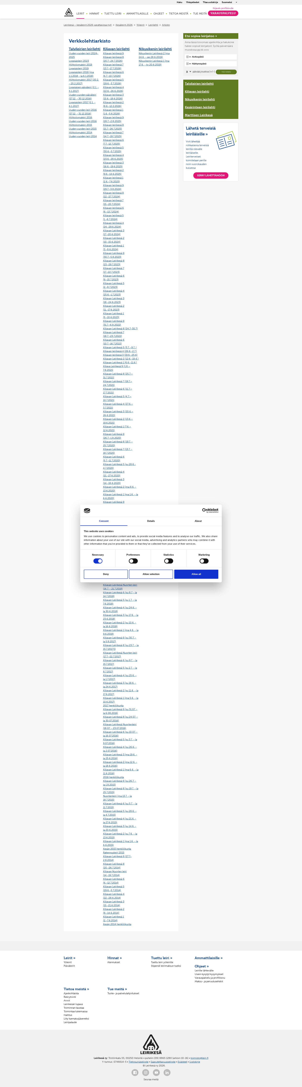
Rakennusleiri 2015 (113, 852)
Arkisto (166, 24)
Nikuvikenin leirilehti (155, 49)
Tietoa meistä (178, 13)
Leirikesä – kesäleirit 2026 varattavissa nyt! (88, 24)
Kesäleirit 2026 (124, 24)
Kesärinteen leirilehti (200, 107)
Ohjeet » (202, 966)
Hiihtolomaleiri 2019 (80, 64)
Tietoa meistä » (76, 989)
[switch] (133, 561)
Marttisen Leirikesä (199, 115)
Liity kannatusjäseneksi (76, 1018)
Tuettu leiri (112, 13)
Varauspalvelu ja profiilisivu (210, 977)
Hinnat (94, 13)
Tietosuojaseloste (138, 1061)
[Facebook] (134, 1072)
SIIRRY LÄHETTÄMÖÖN (211, 175)
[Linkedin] (167, 1072)
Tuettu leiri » (161, 958)
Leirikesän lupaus (73, 1004)
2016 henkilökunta (113, 777)
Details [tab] (151, 521)
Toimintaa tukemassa (75, 1011)
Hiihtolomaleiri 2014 (80, 132)
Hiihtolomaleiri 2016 (80, 117)
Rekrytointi (70, 996)
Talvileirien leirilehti (84, 49)
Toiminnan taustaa (74, 1007)
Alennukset (113, 962)
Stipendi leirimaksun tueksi (166, 965)
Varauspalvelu (223, 13)
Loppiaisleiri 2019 (79, 68)
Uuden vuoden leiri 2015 (83, 128)
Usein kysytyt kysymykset (209, 974)
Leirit (80, 13)
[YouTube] (156, 1072)
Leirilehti (153, 24)
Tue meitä (200, 13)
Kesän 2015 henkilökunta (117, 848)
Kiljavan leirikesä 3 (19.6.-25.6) (120, 354)
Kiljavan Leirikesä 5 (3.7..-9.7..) (120, 347)
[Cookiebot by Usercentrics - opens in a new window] (204, 510)
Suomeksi (227, 2)
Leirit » (70, 958)
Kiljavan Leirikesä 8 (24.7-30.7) (120, 328)
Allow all (196, 574)
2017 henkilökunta (113, 705)
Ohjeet (159, 13)
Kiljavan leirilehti (116, 49)
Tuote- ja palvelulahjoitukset (123, 993)
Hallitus (68, 1014)
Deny (106, 574)
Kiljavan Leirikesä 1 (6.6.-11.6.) (120, 362)
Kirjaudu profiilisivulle (223, 8)
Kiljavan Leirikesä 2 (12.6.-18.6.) (121, 358)
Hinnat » (114, 958)
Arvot (67, 1000)
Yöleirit (140, 24)
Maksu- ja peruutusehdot (209, 981)
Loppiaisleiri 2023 (79, 60)
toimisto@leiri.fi (199, 1058)
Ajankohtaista (71, 993)
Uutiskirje (194, 1061)
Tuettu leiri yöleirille (162, 962)
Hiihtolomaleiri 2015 (80, 124)
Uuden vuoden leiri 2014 (83, 136)
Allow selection (151, 574)
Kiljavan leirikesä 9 (113, 53)
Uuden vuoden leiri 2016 (83, 121)
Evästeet (182, 1061)
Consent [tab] (104, 521)
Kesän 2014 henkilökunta (117, 924)
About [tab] (198, 521)
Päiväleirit (69, 965)
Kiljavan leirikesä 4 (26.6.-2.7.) (120, 351)
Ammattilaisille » (209, 958)
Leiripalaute (70, 1022)
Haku (179, 2)
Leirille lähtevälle (204, 970)
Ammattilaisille (137, 13)
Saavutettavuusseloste (163, 1061)
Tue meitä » (117, 989)
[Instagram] (145, 1072)
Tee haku (226, 72)
